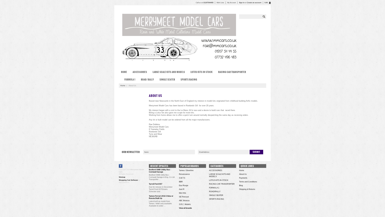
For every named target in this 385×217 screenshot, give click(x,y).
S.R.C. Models (185, 204)
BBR (181, 182)
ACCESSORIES (140, 72)
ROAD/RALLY (147, 79)
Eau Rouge (183, 185)
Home (122, 86)
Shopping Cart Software (128, 180)
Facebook (121, 166)
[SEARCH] (264, 16)
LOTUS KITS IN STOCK (202, 72)
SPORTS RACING (189, 79)
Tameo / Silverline (186, 170)
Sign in (242, 2)
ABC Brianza (184, 201)
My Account (231, 2)
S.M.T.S (182, 178)
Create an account (254, 2)
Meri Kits (182, 193)
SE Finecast (184, 197)
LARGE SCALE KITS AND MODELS (169, 72)
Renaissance (184, 174)
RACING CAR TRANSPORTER (232, 72)
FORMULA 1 (129, 79)
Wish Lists (220, 2)
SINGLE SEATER (167, 79)
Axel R (181, 189)
